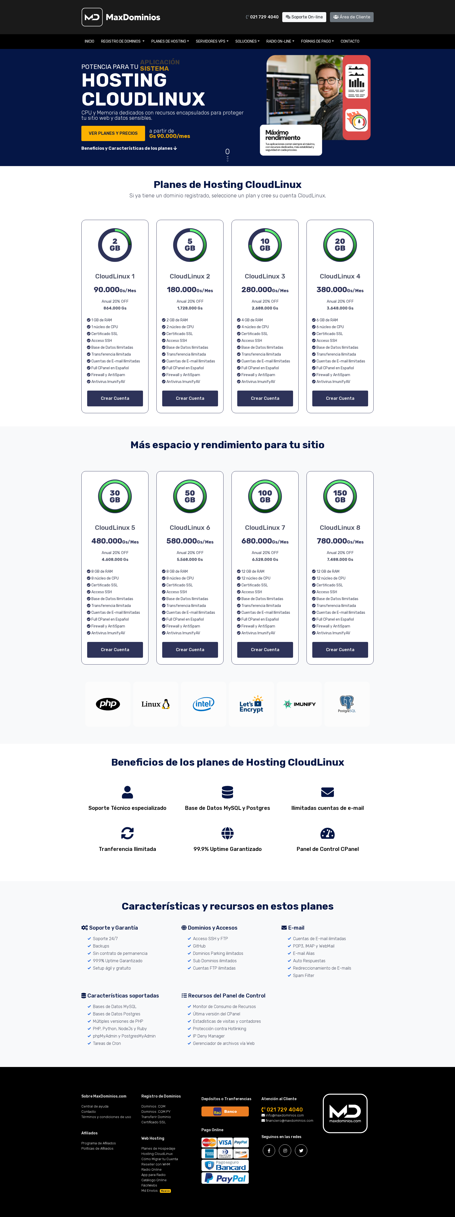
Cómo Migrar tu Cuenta (159, 1159)
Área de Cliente (354, 16)
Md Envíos (155, 1191)
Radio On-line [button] (278, 41)
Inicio (89, 41)
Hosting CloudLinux (157, 1154)
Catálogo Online (154, 1180)
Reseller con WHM (155, 1164)
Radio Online (151, 1169)
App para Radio (153, 1175)
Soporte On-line (306, 16)
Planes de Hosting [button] (168, 41)
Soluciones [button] (246, 41)
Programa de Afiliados (98, 1143)
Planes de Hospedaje (158, 1148)
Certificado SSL (153, 1122)
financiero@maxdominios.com (289, 1121)
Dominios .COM (153, 1106)
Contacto (350, 41)
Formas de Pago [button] (316, 41)
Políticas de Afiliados (97, 1148)
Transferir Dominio (156, 1117)
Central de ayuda (94, 1106)
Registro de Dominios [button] (121, 41)
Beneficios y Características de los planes (127, 148)
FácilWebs (149, 1185)
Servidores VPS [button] (210, 41)
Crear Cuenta (115, 398)
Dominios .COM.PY (156, 1112)
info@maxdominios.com (284, 1115)
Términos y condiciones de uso (106, 1117)
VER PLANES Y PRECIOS (113, 133)
